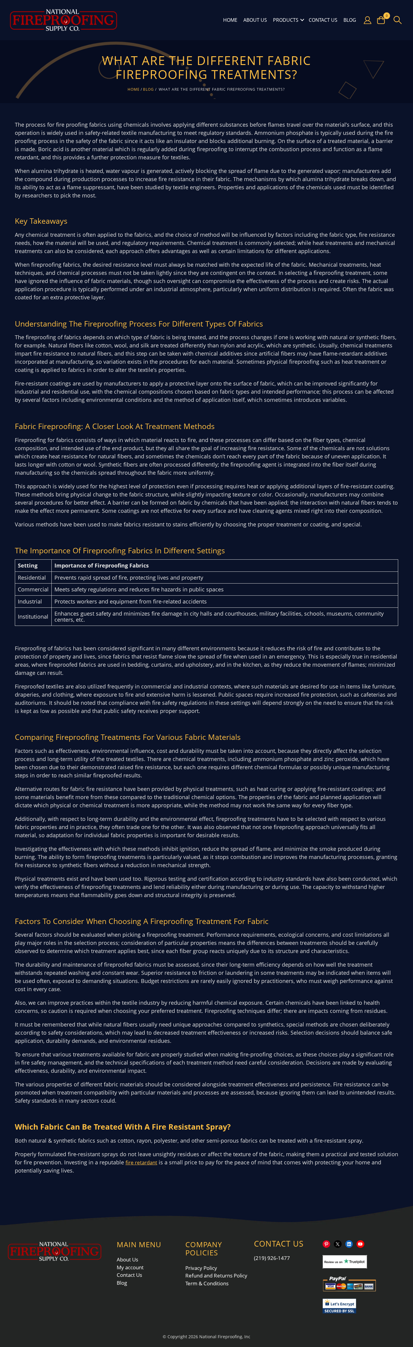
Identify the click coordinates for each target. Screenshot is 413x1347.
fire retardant (141, 1162)
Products (285, 20)
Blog (349, 20)
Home (230, 20)
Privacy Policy (201, 1267)
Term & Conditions (207, 1283)
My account (130, 1267)
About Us (255, 20)
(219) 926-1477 (272, 1257)
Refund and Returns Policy (216, 1275)
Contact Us (323, 20)
